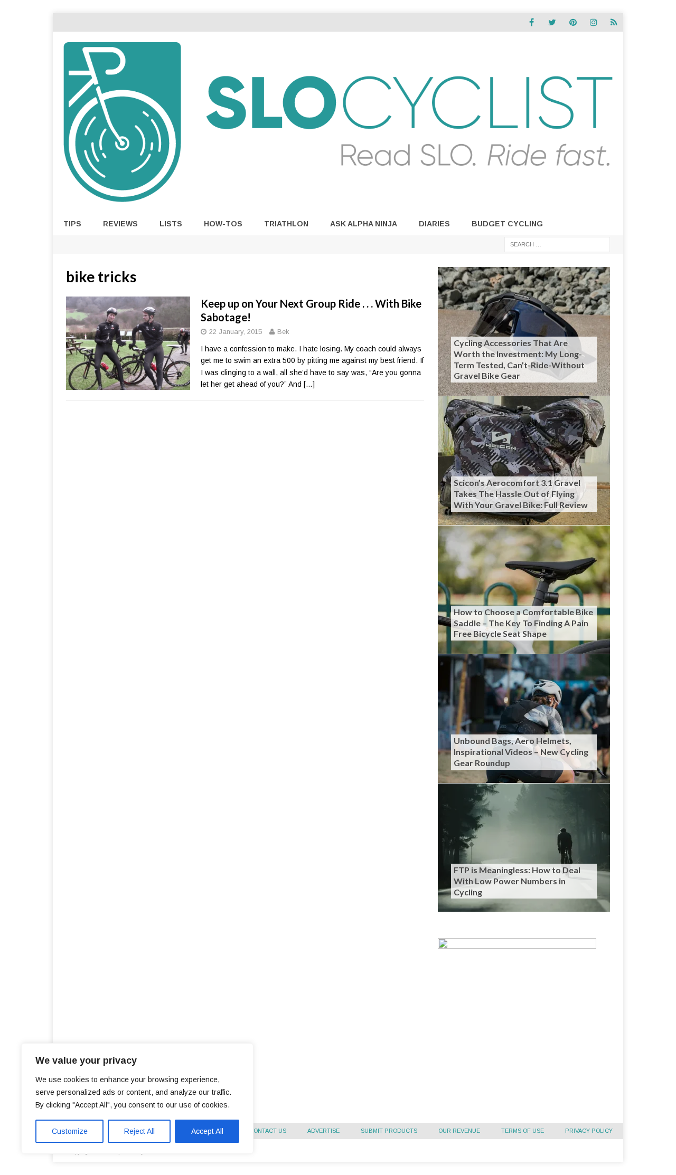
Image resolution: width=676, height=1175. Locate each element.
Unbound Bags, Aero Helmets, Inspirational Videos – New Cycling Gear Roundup (521, 751)
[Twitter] (552, 22)
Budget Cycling (507, 223)
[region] (137, 1098)
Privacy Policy (589, 1131)
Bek (283, 332)
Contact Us (267, 1131)
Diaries (434, 223)
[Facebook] (531, 22)
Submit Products (389, 1131)
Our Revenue (459, 1131)
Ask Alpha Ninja (363, 223)
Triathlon (286, 223)
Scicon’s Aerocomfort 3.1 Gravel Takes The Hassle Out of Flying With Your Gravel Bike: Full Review (521, 493)
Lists (170, 223)
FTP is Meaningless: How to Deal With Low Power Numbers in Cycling (517, 881)
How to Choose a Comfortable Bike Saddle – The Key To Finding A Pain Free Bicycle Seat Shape (523, 623)
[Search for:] (557, 244)
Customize (70, 1131)
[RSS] (614, 22)
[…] (309, 384)
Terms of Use (522, 1131)
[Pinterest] (573, 22)
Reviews (120, 223)
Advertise (323, 1131)
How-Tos (223, 223)
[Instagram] (593, 22)
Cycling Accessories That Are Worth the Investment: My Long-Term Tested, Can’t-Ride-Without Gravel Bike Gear (519, 359)
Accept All (207, 1131)
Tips (72, 223)
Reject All (139, 1131)
